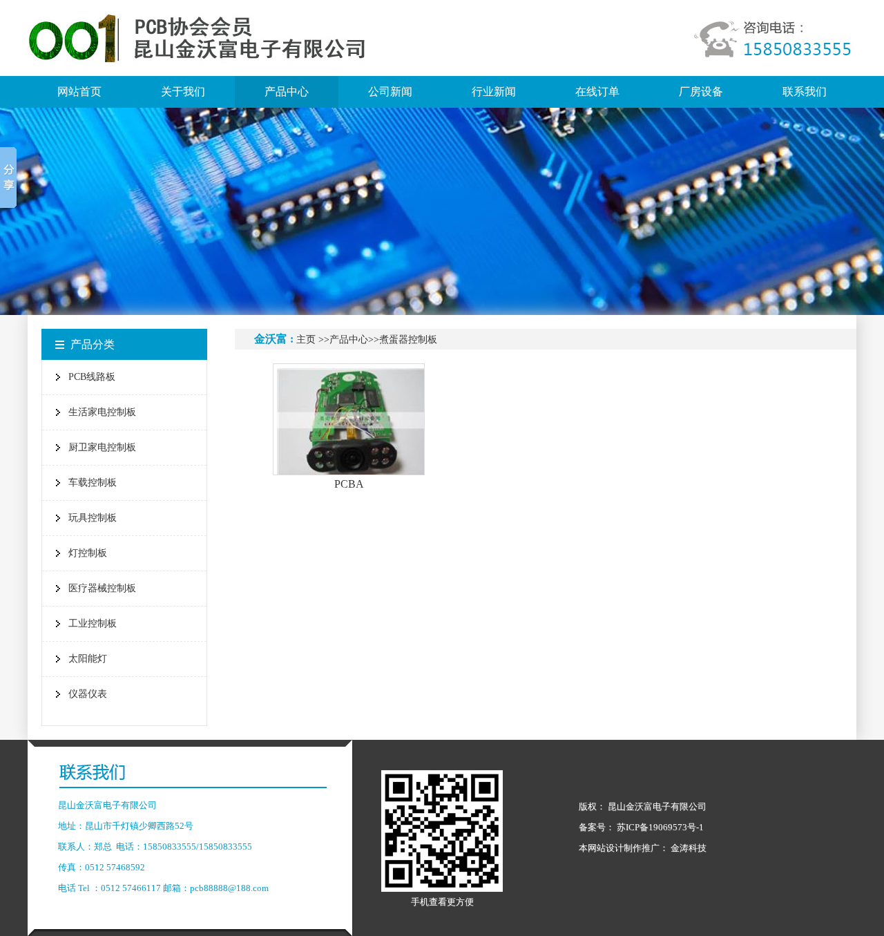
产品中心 (348, 339)
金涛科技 (689, 848)
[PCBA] (349, 419)
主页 (306, 339)
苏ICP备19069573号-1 (660, 827)
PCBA (349, 484)
